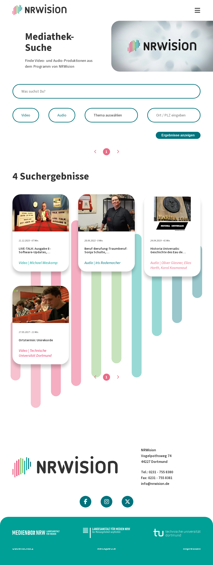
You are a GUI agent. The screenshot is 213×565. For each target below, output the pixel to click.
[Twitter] (127, 501)
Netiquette (106, 548)
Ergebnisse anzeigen (178, 135)
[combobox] (106, 91)
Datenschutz (22, 548)
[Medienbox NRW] (35, 532)
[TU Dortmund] (177, 532)
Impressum (192, 548)
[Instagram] (106, 501)
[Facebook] (85, 501)
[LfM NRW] (106, 532)
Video (25, 115)
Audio (61, 115)
